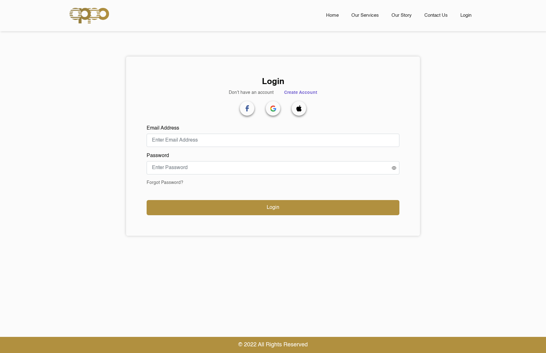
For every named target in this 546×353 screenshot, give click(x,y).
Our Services (365, 15)
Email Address (163, 128)
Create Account (300, 92)
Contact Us (436, 15)
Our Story (401, 15)
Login (465, 15)
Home (332, 15)
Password (158, 155)
